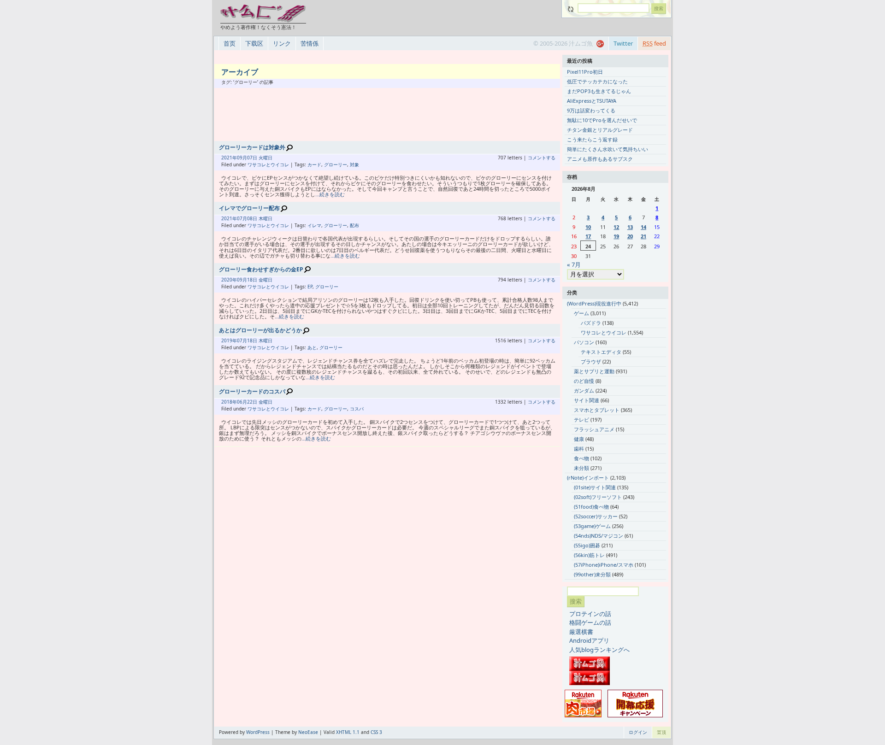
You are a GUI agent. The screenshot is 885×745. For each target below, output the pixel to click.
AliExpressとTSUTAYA (591, 100)
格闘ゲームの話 (590, 622)
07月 (242, 218)
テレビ (581, 419)
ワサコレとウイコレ (268, 164)
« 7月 (574, 264)
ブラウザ (591, 361)
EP (310, 286)
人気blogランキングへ (599, 649)
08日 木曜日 (259, 218)
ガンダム (584, 390)
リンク (282, 43)
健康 (579, 438)
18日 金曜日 (259, 279)
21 (643, 236)
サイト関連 (586, 400)
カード (314, 164)
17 (588, 236)
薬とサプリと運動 (594, 371)
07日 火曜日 (259, 157)
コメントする (541, 157)
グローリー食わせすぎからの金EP (261, 269)
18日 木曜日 (259, 340)
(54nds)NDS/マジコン (598, 535)
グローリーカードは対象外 (252, 147)
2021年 (229, 157)
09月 (242, 157)
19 (616, 236)
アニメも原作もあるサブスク (600, 158)
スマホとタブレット (597, 409)
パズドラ (591, 322)
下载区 (254, 43)
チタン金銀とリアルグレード (600, 129)
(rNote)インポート (588, 477)
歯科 (579, 448)
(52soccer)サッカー (596, 516)
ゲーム (581, 313)
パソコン (584, 342)
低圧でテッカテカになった (597, 81)
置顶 (661, 732)
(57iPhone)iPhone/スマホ (603, 564)
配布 (354, 225)
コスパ (357, 408)
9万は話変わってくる (591, 110)
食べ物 (581, 458)
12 (616, 226)
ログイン (638, 732)
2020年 (229, 279)
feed (654, 43)
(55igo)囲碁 (587, 545)
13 (630, 226)
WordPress (258, 732)
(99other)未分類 (592, 574)
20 (630, 236)
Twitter (623, 43)
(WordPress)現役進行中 (594, 303)
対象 (354, 164)
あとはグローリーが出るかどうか (260, 330)
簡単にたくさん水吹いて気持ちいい (607, 149)
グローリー (335, 164)
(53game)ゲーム (592, 525)
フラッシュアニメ (594, 429)
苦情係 (310, 43)
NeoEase (308, 732)
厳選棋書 (581, 632)
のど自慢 (584, 380)
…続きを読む (330, 194)
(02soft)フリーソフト (598, 496)
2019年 (229, 340)
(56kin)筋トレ (589, 554)
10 (588, 226)
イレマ (314, 225)
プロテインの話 (590, 614)
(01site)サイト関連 (595, 487)
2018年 (229, 402)
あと (312, 347)
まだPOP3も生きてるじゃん (599, 91)
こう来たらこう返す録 (592, 139)
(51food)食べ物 (591, 506)
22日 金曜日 (259, 402)
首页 (230, 43)
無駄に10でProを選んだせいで (602, 120)
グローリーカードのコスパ (252, 391)
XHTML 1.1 (348, 732)
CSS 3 (376, 732)
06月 (242, 402)
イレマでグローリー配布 (249, 208)
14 (643, 226)
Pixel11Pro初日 (585, 71)
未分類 (581, 467)
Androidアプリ (589, 640)
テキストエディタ (601, 351)
